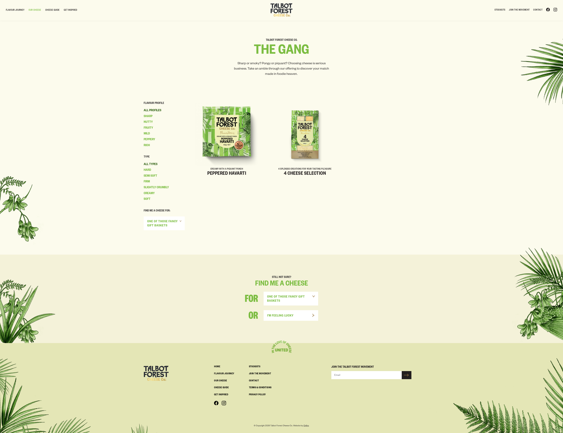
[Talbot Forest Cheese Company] (281, 10)
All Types (150, 164)
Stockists (500, 10)
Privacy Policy (257, 395)
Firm (147, 182)
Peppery (149, 140)
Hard (147, 170)
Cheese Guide (52, 10)
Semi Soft (150, 176)
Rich (147, 145)
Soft (147, 199)
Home (217, 367)
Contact (537, 10)
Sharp (148, 116)
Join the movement (519, 10)
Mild (147, 134)
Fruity (148, 128)
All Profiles (152, 111)
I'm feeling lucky (280, 316)
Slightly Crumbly (156, 188)
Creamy (149, 193)
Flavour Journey (15, 10)
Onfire (306, 426)
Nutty (148, 122)
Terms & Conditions (260, 388)
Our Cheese (35, 10)
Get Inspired (70, 10)
